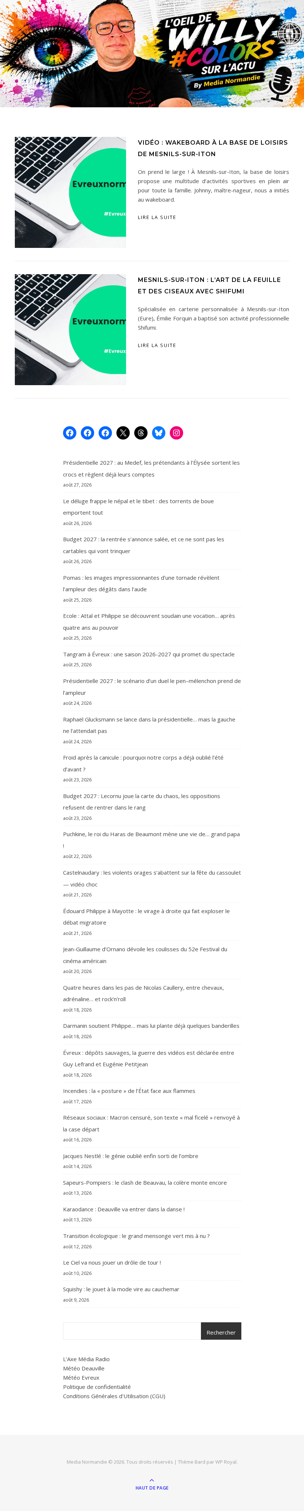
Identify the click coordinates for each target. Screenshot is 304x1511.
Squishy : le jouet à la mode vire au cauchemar (121, 1289)
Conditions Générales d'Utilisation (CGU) (114, 1396)
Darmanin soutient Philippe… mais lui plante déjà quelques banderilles (151, 1025)
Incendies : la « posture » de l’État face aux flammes (129, 1090)
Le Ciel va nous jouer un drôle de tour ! (112, 1262)
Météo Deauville (84, 1368)
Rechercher (221, 1332)
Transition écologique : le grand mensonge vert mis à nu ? (136, 1235)
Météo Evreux (81, 1377)
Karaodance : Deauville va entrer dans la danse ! (124, 1209)
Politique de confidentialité (97, 1386)
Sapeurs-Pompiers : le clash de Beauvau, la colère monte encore (145, 1182)
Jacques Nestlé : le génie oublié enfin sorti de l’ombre (130, 1156)
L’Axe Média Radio (86, 1359)
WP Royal (226, 1461)
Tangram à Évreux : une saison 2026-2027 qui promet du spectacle (149, 654)
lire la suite (157, 217)
